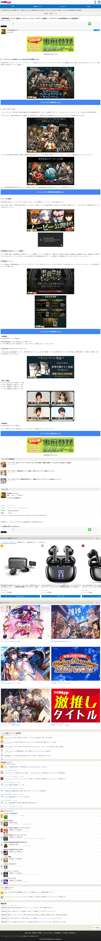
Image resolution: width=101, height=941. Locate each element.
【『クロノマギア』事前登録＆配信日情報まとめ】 (50, 192)
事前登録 (46, 13)
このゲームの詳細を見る (14, 498)
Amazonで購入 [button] (20, 596)
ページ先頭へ (96, 927)
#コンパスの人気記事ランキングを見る (9, 770)
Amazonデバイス (31, 542)
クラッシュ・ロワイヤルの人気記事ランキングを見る (12, 788)
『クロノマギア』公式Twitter (8, 352)
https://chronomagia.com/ (13, 510)
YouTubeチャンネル (81, 254)
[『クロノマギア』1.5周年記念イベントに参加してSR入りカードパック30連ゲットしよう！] (28, 475)
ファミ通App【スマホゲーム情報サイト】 (10, 10)
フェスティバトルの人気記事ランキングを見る (11, 782)
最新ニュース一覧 (25, 10)
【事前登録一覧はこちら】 (50, 54)
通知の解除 (57, 932)
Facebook (72, 254)
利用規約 (34, 932)
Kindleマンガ (21, 542)
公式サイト (29, 187)
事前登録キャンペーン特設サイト (14, 341)
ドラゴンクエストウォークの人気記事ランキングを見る (13, 776)
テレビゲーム (41, 542)
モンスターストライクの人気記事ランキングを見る (12, 806)
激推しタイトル (53, 13)
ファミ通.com (64, 932)
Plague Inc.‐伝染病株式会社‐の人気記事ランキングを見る (13, 794)
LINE (44, 187)
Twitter (40, 187)
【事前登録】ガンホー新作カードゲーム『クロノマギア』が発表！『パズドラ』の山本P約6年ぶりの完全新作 (56, 10)
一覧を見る (97, 538)
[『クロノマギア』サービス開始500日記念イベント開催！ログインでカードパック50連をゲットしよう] (31, 483)
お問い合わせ (28, 932)
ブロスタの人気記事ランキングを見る (9, 800)
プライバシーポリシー (48, 932)
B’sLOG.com (72, 932)
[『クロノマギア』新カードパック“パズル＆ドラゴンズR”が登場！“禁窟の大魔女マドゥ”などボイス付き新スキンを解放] (36, 467)
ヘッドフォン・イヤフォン (8, 542)
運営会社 (40, 932)
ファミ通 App (6, 2)
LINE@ (90, 254)
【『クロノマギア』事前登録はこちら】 (50, 102)
